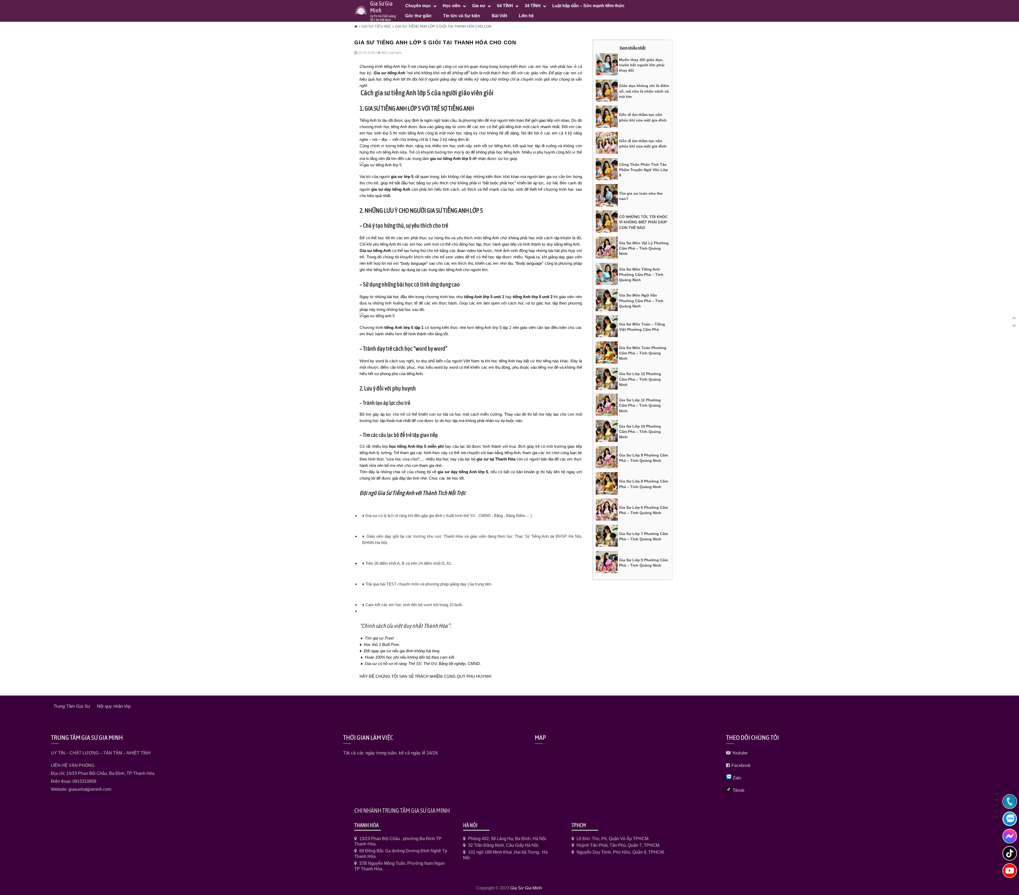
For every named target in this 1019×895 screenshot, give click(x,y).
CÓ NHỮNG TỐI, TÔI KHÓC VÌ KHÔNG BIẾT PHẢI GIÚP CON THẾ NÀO (643, 222)
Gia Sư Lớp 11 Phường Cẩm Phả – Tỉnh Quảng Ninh (640, 405)
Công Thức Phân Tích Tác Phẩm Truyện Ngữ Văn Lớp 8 (643, 169)
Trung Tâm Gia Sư (72, 706)
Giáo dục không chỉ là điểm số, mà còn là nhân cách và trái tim (644, 91)
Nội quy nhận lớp (114, 706)
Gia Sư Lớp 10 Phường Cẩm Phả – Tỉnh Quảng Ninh (640, 431)
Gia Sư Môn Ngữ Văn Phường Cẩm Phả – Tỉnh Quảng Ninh (641, 300)
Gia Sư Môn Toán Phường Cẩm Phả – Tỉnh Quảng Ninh (642, 353)
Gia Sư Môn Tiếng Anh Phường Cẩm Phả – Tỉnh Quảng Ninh (641, 274)
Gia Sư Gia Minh (526, 888)
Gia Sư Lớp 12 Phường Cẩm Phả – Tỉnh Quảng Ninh (640, 379)
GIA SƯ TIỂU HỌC (376, 26)
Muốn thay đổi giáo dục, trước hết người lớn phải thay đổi (641, 65)
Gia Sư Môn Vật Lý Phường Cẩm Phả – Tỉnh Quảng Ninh (644, 248)
